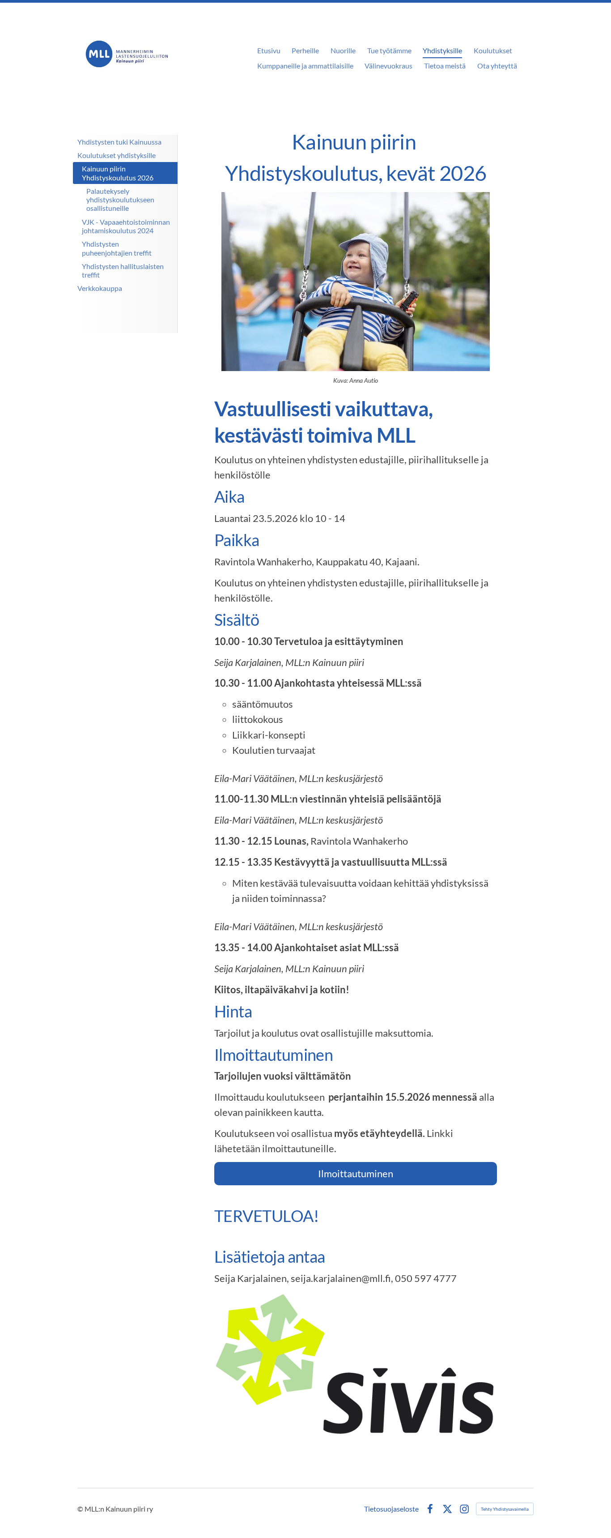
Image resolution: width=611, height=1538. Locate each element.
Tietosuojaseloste (391, 1508)
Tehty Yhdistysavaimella (505, 1509)
